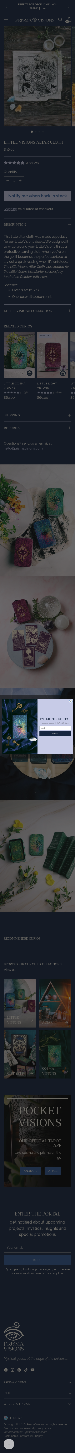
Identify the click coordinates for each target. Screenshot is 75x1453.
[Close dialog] (70, 701)
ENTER (55, 733)
